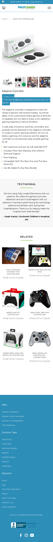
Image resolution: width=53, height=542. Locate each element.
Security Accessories (12, 421)
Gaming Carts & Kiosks (13, 416)
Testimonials (8, 425)
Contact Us (7, 503)
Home (4, 19)
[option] (26, 50)
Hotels (5, 462)
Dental (5, 453)
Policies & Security (11, 489)
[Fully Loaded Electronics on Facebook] (21, 536)
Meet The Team (9, 498)
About (5, 494)
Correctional (9, 457)
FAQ (4, 485)
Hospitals (7, 439)
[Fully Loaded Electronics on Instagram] (26, 536)
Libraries (6, 466)
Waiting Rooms (9, 448)
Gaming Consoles (10, 412)
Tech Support (9, 507)
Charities (6, 444)
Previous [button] (6, 45)
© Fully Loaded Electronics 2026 (26, 515)
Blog (4, 480)
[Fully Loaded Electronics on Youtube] (32, 536)
